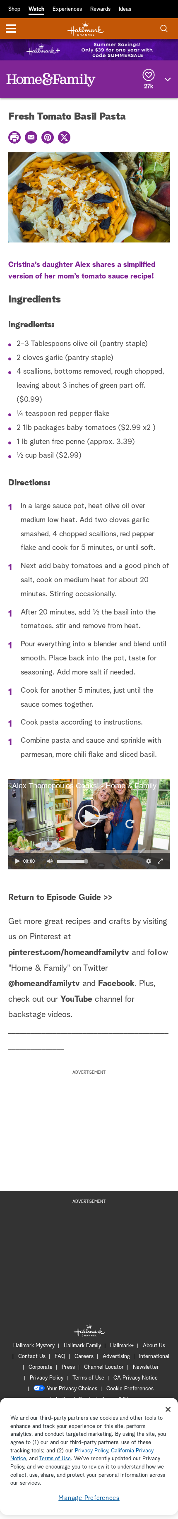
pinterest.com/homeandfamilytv (68, 952)
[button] (48, 823)
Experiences (67, 9)
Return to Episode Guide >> (60, 897)
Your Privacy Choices (72, 1389)
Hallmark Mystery (34, 1346)
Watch (36, 9)
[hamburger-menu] (11, 29)
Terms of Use (88, 1378)
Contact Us (32, 1356)
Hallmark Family (82, 1346)
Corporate (41, 1367)
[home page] (85, 29)
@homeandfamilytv (44, 983)
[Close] (168, 1409)
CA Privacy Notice (135, 1378)
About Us (154, 1346)
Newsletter (146, 1367)
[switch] (50, 861)
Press (68, 1367)
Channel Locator (104, 1367)
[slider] (89, 851)
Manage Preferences (89, 1498)
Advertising (116, 1356)
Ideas (125, 9)
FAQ (60, 1356)
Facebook (116, 983)
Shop (14, 9)
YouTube (76, 999)
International (154, 1356)
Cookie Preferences (130, 1389)
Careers (84, 1356)
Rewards (100, 9)
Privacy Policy (46, 1378)
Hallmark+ (122, 1346)
